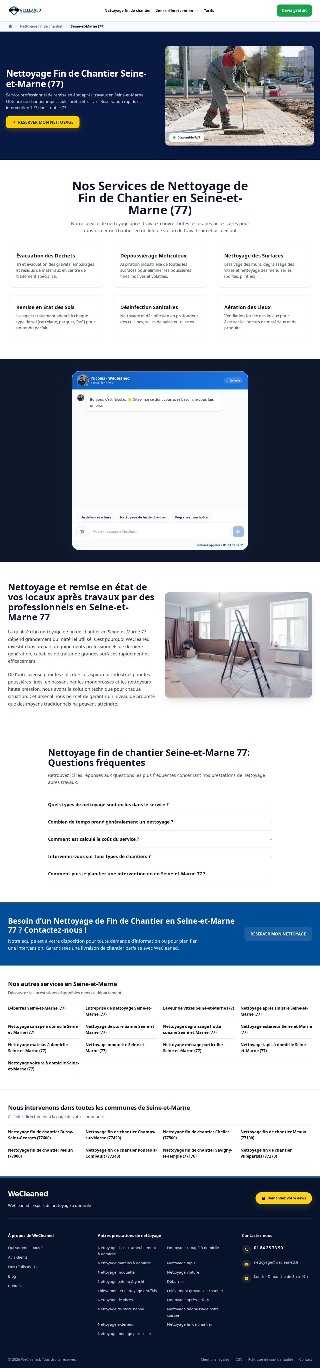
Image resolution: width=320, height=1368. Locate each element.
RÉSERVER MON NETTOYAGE (278, 934)
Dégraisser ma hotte (191, 517)
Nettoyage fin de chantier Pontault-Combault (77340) (121, 1153)
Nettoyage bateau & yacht (121, 1281)
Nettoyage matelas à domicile (124, 1262)
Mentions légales (215, 1359)
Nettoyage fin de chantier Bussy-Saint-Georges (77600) (40, 1135)
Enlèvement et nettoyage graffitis (127, 1290)
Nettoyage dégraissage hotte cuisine (193, 1312)
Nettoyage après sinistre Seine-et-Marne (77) (274, 1011)
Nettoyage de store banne (121, 1308)
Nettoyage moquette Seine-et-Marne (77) (116, 1047)
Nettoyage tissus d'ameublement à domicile (127, 1250)
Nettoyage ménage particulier (124, 1333)
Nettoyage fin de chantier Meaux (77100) (273, 1135)
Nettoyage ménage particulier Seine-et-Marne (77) (193, 1047)
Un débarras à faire (96, 517)
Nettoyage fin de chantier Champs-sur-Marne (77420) (120, 1135)
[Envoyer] (238, 531)
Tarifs (209, 10)
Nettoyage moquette (116, 1272)
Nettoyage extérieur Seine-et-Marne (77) (276, 1029)
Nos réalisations (22, 1266)
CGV (239, 1359)
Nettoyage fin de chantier (127, 10)
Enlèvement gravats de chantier (195, 1290)
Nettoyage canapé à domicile (193, 1247)
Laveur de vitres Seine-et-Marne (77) (198, 1008)
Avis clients (18, 1257)
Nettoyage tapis (181, 1262)
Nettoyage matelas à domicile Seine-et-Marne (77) (38, 1047)
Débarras (175, 1281)
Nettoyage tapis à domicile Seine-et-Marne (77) (273, 1047)
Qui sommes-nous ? (25, 1247)
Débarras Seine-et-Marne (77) (37, 1008)
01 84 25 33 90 (268, 1248)
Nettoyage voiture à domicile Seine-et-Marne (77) (43, 1066)
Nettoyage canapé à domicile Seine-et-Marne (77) (43, 1029)
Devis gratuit (294, 10)
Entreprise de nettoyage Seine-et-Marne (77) (119, 1011)
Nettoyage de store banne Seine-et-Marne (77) (121, 1029)
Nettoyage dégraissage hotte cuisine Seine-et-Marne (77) (192, 1029)
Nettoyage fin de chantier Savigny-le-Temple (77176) (197, 1153)
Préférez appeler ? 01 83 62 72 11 (220, 545)
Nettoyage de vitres (115, 1299)
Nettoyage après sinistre (188, 1299)
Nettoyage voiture (183, 1272)
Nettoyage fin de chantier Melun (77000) (40, 1153)
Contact (15, 1285)
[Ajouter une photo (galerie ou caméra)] (81, 531)
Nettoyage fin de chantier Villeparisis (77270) (266, 1153)
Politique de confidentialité (270, 1359)
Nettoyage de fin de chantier (143, 517)
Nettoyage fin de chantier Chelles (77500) (196, 1135)
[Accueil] (25, 11)
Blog (12, 1276)
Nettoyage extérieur (116, 1324)
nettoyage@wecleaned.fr (276, 1262)
